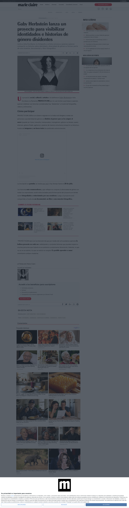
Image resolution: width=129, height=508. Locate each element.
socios (12, 495)
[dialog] (64, 492)
